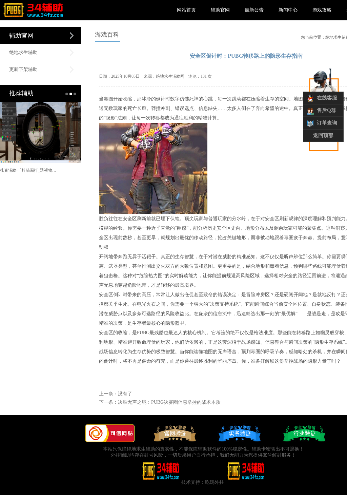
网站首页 (186, 10)
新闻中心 (288, 10)
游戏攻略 (321, 10)
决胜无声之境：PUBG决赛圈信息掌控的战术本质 (169, 402)
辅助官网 (220, 10)
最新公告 (254, 10)
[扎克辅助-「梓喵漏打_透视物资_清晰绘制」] (29, 132)
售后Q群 (326, 110)
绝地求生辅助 (23, 52)
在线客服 (327, 97)
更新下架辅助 (23, 69)
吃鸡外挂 (214, 482)
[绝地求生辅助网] (33, 19)
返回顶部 (323, 135)
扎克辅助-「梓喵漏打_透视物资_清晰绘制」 (29, 170)
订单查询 (327, 123)
